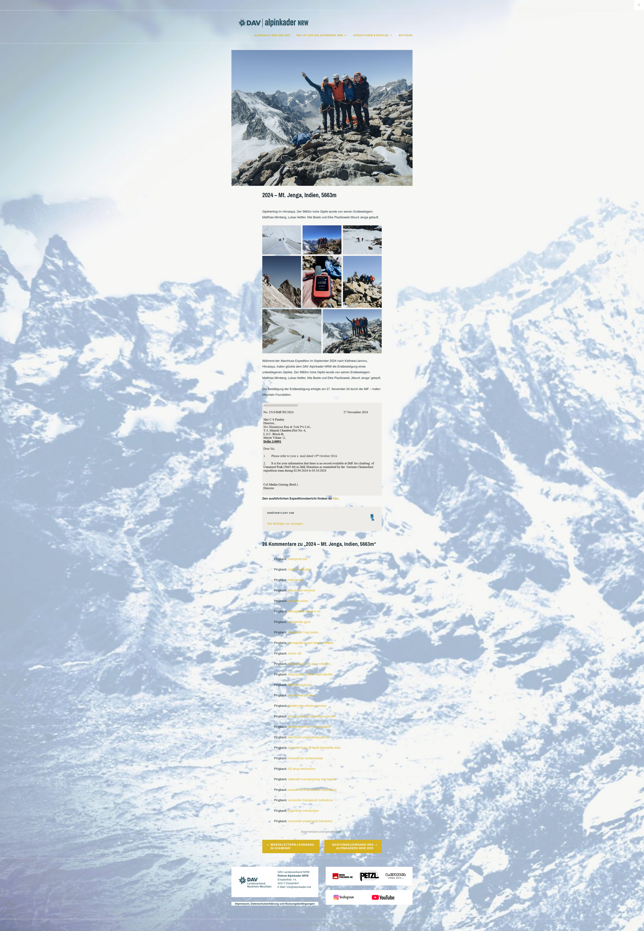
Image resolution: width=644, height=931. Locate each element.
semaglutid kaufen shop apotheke (310, 642)
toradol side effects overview (307, 705)
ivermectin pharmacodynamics (308, 737)
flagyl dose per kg (300, 684)
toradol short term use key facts (309, 726)
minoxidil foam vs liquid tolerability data (314, 747)
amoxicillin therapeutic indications (310, 800)
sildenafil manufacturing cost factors (312, 779)
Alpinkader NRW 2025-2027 (272, 35)
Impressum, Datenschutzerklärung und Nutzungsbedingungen (275, 904)
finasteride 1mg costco (303, 632)
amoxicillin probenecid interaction (310, 821)
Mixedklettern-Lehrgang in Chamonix (292, 846)
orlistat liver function (301, 695)
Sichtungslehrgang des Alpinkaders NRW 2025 (352, 846)
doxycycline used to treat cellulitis (310, 674)
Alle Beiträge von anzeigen (285, 523)
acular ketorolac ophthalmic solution (312, 716)
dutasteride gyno (299, 621)
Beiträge (406, 35)
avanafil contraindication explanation (312, 789)
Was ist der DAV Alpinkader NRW (320, 35)
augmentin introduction (303, 810)
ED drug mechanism (301, 768)
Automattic (356, 924)
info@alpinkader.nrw (299, 887)
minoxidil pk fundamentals (305, 758)
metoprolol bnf (297, 559)
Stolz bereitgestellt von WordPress (303, 924)
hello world (295, 580)
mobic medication (300, 569)
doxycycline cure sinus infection (309, 663)
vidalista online (298, 600)
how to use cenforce (301, 590)
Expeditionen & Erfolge (371, 35)
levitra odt (294, 653)
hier (335, 498)
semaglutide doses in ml (304, 611)
